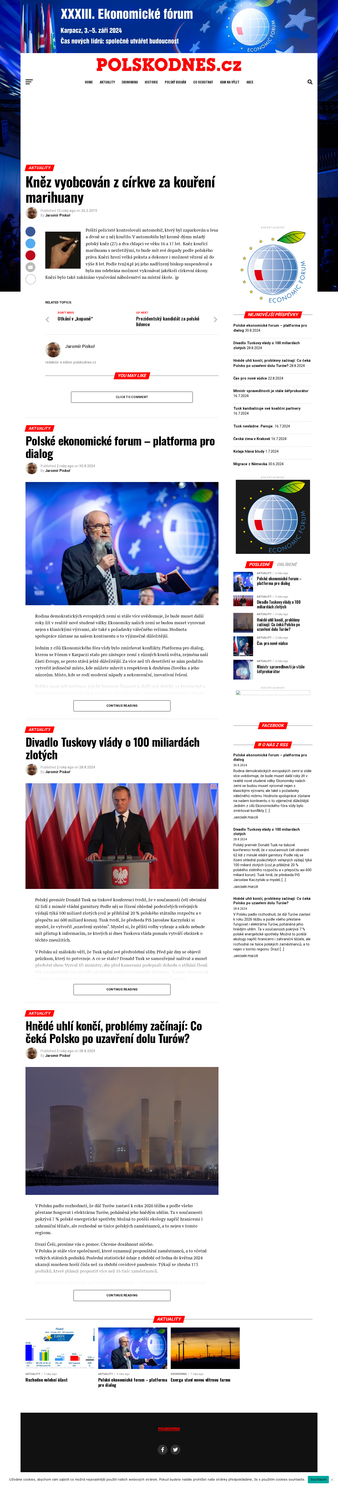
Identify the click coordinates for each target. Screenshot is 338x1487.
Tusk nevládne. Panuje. (253, 426)
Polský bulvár (175, 81)
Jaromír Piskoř (57, 215)
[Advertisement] (169, 127)
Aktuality (107, 81)
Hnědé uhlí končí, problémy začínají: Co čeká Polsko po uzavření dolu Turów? (272, 901)
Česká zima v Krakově (251, 439)
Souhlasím (318, 1479)
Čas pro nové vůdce (250, 378)
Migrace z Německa (250, 464)
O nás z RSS (275, 744)
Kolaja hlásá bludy (248, 451)
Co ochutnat (203, 81)
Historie (151, 81)
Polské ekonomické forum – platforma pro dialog (270, 757)
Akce (249, 81)
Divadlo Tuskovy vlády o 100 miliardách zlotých (266, 831)
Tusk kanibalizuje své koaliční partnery (266, 408)
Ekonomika (130, 81)
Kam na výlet (230, 81)
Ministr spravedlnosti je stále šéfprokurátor (271, 391)
